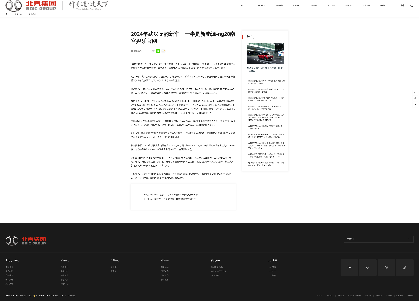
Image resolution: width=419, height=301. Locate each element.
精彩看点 (64, 280)
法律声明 (389, 296)
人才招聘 (272, 275)
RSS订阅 (410, 296)
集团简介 (9, 267)
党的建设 (9, 275)
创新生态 (165, 275)
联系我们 (383, 5)
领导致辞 (9, 271)
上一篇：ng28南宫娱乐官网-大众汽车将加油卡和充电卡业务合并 (171, 195)
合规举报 (378, 296)
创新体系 (165, 271)
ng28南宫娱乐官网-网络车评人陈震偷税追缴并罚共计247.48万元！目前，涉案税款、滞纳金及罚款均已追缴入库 (266, 145)
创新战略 (165, 267)
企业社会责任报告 (219, 271)
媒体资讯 (64, 275)
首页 (242, 5)
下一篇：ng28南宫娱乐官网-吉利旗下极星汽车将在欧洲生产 (169, 199)
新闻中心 (18, 14)
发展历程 (9, 284)
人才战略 (272, 267)
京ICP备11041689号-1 (68, 296)
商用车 (114, 271)
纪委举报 (368, 296)
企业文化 (9, 280)
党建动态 (64, 271)
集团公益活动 (217, 267)
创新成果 (165, 280)
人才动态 (272, 271)
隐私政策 (399, 296)
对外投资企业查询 (354, 296)
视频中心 (64, 284)
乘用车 (114, 267)
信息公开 (215, 275)
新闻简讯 (32, 14)
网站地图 (330, 296)
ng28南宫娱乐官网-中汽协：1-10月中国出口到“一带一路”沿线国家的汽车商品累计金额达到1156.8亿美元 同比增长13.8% (266, 117)
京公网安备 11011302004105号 (47, 296)
